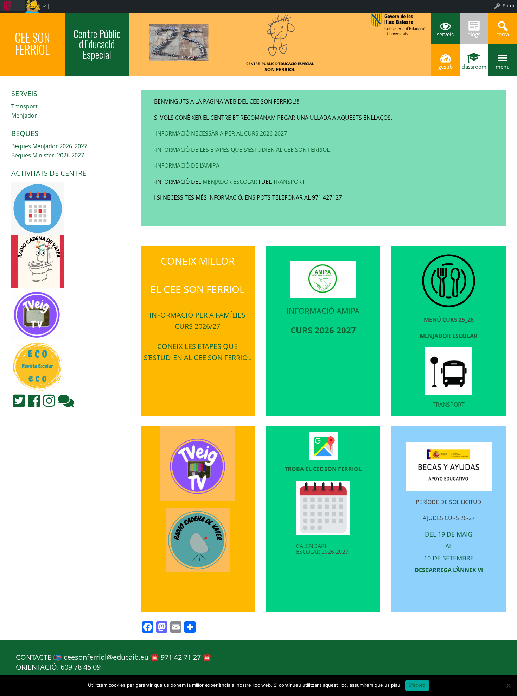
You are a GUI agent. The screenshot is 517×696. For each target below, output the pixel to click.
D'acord (417, 685)
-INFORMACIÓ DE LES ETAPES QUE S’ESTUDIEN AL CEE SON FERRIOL (242, 149)
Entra (508, 5)
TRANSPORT (289, 182)
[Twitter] (19, 401)
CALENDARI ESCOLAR (311, 549)
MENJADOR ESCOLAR (229, 182)
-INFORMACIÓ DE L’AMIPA (186, 165)
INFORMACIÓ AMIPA (323, 310)
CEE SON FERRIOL (32, 43)
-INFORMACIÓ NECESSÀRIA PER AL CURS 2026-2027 (220, 133)
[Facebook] (34, 401)
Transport (24, 106)
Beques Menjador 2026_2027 (49, 146)
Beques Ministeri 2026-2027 (47, 155)
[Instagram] (49, 401)
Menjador (24, 115)
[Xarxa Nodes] (66, 401)
